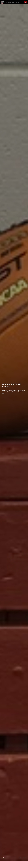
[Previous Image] (20, 857)
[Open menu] (25, 2)
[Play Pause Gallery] (3, 857)
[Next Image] (24, 857)
